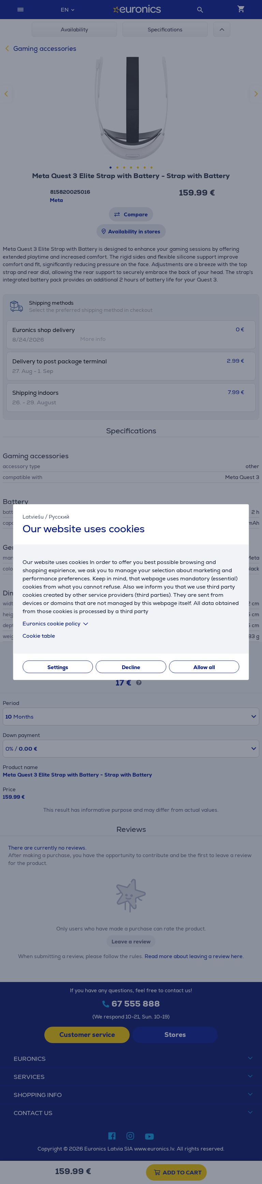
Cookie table (39, 635)
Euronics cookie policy (52, 623)
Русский (59, 517)
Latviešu (33, 517)
